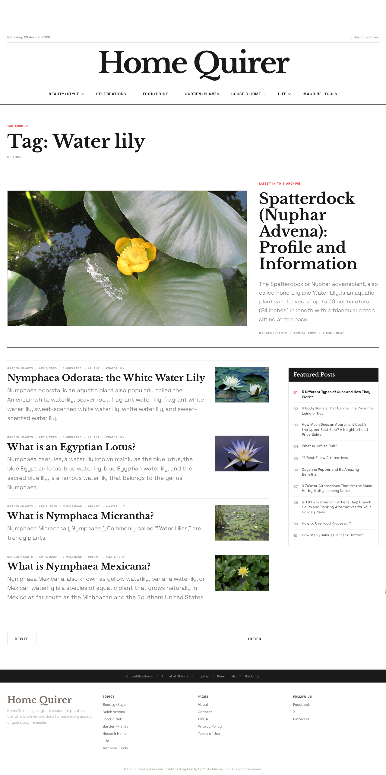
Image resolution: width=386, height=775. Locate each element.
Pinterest (301, 719)
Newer (22, 639)
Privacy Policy (210, 726)
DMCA (203, 719)
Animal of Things (174, 676)
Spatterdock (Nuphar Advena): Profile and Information (308, 231)
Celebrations (114, 711)
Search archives (366, 37)
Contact (205, 711)
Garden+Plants (273, 333)
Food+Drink (112, 719)
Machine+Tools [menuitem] (320, 94)
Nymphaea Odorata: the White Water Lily (106, 377)
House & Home (115, 733)
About (203, 704)
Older (254, 639)
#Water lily (115, 368)
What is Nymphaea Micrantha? (80, 516)
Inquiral (203, 676)
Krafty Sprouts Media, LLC (208, 769)
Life (106, 740)
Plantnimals (226, 676)
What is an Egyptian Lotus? (71, 447)
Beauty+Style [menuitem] (64, 94)
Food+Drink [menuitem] (155, 94)
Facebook (301, 704)
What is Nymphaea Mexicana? (78, 566)
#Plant (93, 368)
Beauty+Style (114, 704)
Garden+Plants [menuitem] (202, 94)
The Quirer (252, 676)
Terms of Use (209, 733)
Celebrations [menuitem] (111, 94)
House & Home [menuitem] (246, 94)
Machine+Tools (115, 748)
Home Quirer (39, 700)
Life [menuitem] (282, 94)
